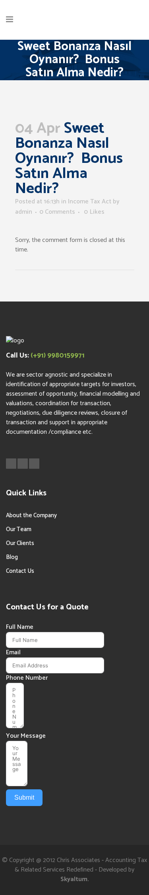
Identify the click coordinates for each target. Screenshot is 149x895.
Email (13, 652)
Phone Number (27, 678)
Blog (12, 557)
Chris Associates (78, 860)
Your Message (26, 736)
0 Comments (57, 212)
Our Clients (20, 543)
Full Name (19, 627)
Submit (24, 797)
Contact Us (20, 571)
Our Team (18, 529)
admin (23, 212)
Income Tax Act (89, 201)
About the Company (31, 515)
